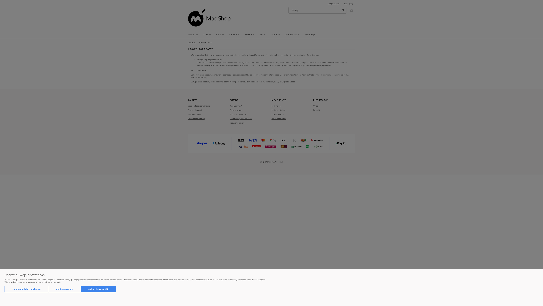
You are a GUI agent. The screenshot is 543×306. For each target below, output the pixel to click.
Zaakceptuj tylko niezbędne (26, 289)
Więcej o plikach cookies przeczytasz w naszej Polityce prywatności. (33, 282)
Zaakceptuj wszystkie (98, 289)
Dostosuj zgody (64, 289)
